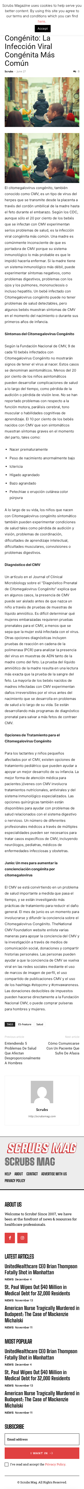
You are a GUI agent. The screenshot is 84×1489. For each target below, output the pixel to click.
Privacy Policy (55, 1464)
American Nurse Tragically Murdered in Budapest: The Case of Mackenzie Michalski (42, 1314)
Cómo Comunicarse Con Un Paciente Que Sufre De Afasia (62, 1048)
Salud (39, 1024)
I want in (39, 1453)
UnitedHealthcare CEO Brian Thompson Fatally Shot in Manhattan (41, 1269)
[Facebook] (10, 1238)
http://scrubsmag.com (42, 1116)
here (41, 21)
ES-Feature (24, 1024)
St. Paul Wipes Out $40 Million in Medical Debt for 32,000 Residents (37, 1290)
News (9, 1279)
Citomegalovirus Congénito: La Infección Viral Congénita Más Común (32, 46)
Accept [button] (43, 28)
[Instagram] (22, 1238)
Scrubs (9, 71)
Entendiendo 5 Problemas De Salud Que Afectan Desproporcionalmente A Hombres (22, 1053)
